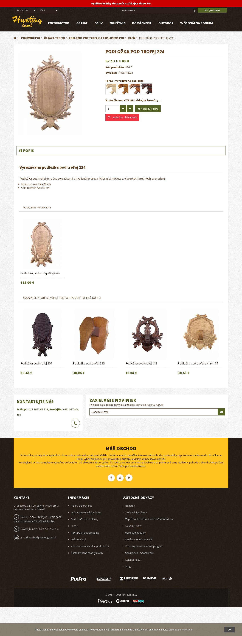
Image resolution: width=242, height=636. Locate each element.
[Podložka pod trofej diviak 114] (199, 334)
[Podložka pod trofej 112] (147, 334)
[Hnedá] (135, 89)
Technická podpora (136, 512)
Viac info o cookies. (181, 629)
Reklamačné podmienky (84, 519)
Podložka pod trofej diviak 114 (198, 363)
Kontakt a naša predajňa (85, 532)
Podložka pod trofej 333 (89, 363)
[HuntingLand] (27, 21)
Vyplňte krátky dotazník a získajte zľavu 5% (121, 3)
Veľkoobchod (78, 539)
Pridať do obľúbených (124, 117)
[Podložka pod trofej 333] (95, 334)
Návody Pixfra (133, 526)
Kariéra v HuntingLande (138, 539)
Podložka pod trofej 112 (141, 363)
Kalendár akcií (133, 559)
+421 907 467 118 (37, 409)
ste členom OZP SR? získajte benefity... (134, 100)
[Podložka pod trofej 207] (42, 334)
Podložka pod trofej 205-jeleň (40, 273)
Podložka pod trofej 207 (36, 363)
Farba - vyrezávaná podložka (124, 80)
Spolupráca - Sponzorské (139, 553)
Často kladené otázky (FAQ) (87, 553)
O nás (74, 526)
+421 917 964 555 (49, 529)
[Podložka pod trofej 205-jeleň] (42, 243)
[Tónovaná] (123, 89)
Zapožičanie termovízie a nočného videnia (149, 519)
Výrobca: (111, 72)
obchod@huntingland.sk (42, 537)
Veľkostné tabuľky (135, 532)
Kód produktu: (115, 67)
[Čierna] (146, 89)
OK (229, 629)
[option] (42, 254)
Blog (128, 566)
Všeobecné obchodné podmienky (90, 546)
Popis (28, 150)
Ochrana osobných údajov (86, 512)
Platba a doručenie (81, 505)
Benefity (130, 505)
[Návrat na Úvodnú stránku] (15, 38)
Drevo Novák (125, 72)
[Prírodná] (111, 89)
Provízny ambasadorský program (144, 546)
